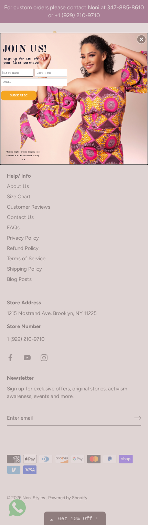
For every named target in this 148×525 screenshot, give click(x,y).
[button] (141, 39)
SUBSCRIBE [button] (19, 95)
